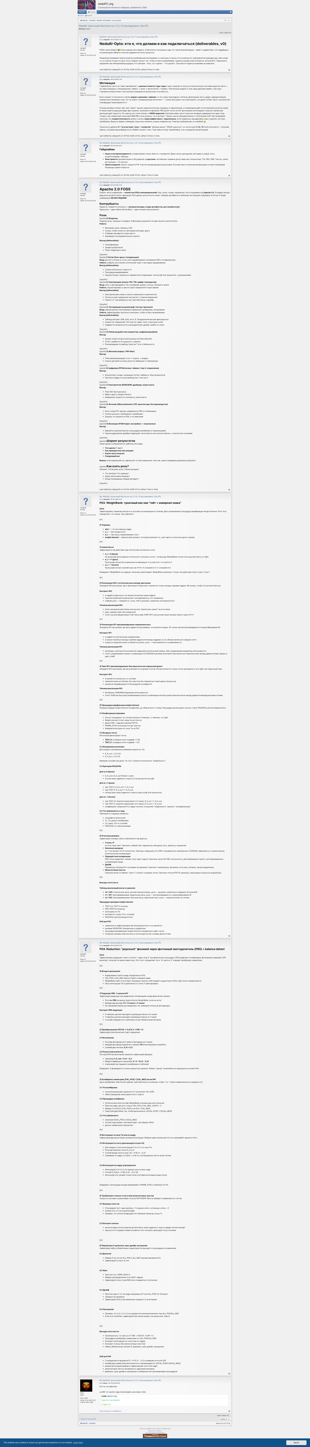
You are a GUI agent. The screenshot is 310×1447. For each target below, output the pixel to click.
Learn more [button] (78, 1443)
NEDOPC (82, 12)
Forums (92, 12)
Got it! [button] (296, 1443)
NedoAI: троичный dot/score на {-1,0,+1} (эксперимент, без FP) (113, 25)
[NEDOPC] (88, 5)
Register (89, 15)
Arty (154, 1430)
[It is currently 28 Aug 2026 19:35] (225, 20)
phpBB (149, 1428)
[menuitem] (230, 12)
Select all (112, 1396)
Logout (82, 15)
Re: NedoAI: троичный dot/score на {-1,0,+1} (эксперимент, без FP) (130, 77)
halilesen (159, 1430)
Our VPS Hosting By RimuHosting (155, 1433)
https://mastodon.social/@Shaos (110, 1411)
